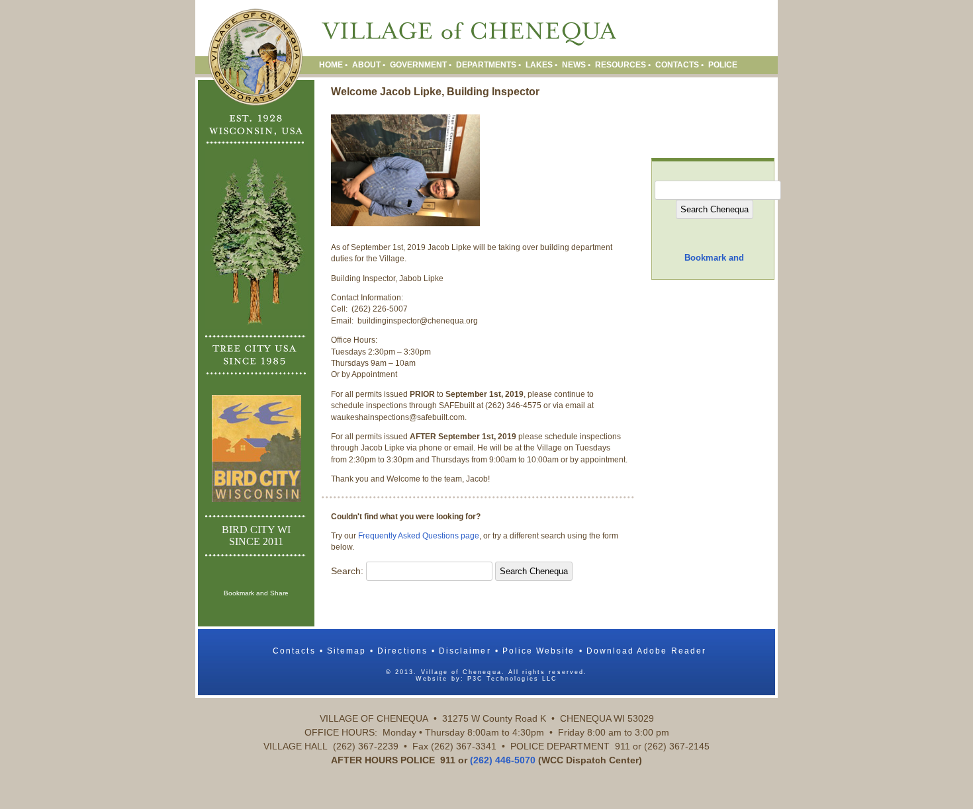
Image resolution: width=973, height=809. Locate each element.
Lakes (539, 64)
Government (418, 64)
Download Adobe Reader (646, 651)
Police (722, 64)
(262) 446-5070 (502, 760)
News (574, 64)
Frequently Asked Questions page (418, 535)
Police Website (538, 651)
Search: (347, 571)
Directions (402, 651)
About (366, 64)
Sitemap (346, 651)
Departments (486, 64)
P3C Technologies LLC (512, 678)
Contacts (677, 64)
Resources (620, 64)
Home (331, 64)
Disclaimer (465, 651)
